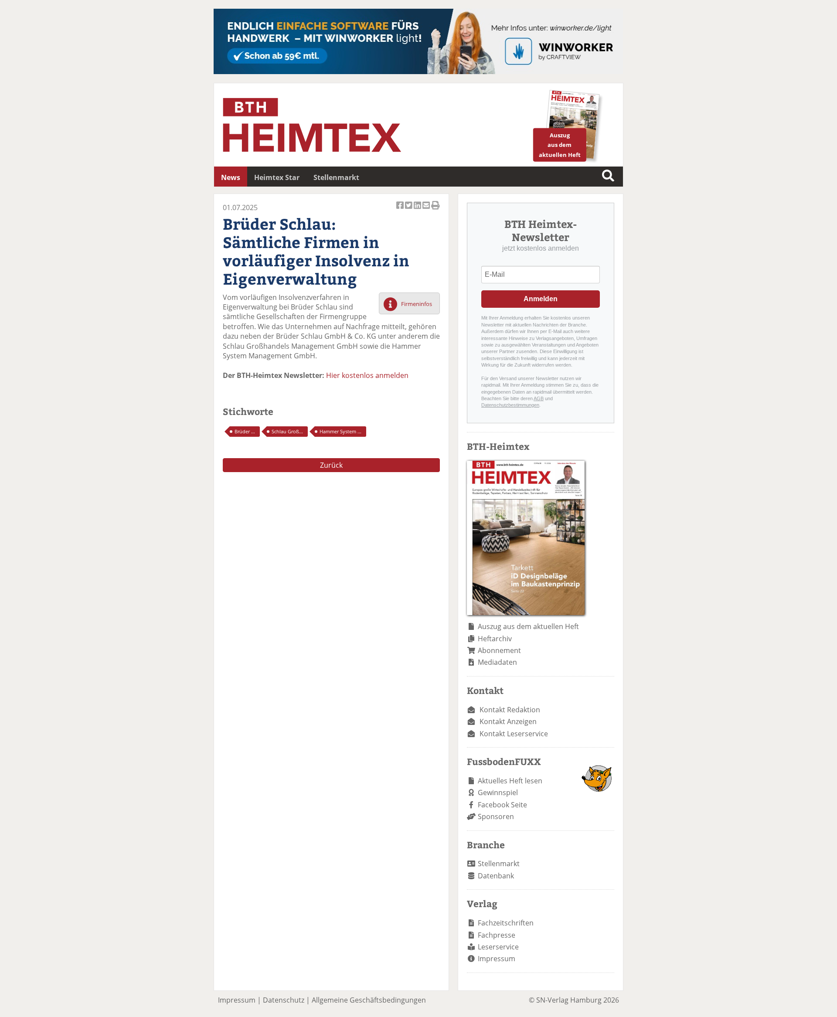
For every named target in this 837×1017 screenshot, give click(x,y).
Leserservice (498, 947)
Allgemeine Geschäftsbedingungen (369, 1000)
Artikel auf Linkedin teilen (418, 210)
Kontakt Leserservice (514, 733)
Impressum (496, 958)
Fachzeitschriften (506, 923)
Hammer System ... (340, 431)
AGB (539, 398)
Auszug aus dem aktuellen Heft (528, 626)
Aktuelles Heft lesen (510, 781)
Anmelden (541, 299)
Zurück (331, 465)
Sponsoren (496, 816)
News (230, 177)
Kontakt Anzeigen (508, 721)
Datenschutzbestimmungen (510, 405)
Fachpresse (496, 935)
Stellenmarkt (336, 177)
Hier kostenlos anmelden (367, 375)
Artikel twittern (409, 210)
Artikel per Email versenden (426, 210)
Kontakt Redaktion (510, 709)
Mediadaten (497, 662)
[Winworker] (418, 71)
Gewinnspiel (498, 792)
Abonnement (499, 650)
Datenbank (496, 876)
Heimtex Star (276, 177)
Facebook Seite (502, 805)
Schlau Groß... (287, 431)
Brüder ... (245, 431)
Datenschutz (283, 1000)
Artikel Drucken (435, 210)
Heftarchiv (495, 638)
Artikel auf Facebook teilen (400, 210)
